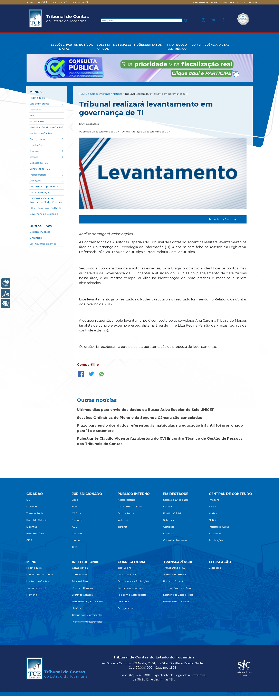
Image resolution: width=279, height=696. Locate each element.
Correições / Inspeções (130, 587)
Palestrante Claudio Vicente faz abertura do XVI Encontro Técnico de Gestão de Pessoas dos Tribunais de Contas (160, 441)
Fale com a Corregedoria (132, 594)
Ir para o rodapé (79, 2)
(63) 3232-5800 (139, 675)
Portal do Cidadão (36, 519)
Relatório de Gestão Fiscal (178, 594)
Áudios (213, 513)
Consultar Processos (175, 540)
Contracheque (126, 513)
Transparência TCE (174, 567)
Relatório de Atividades (176, 601)
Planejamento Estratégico (87, 621)
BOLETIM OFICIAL (103, 46)
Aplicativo (215, 533)
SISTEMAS (120, 44)
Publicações (216, 540)
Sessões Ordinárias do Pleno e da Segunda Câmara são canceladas (139, 418)
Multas (76, 540)
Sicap (75, 499)
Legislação (35, 145)
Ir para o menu (58, 2)
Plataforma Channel (130, 506)
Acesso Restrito (126, 499)
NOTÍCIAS (86, 44)
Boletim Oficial (35, 533)
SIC (28, 499)
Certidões (77, 533)
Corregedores (125, 608)
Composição (79, 574)
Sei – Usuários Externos (42, 243)
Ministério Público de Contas (46, 127)
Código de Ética (127, 574)
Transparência (37, 174)
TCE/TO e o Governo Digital (45, 207)
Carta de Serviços (39, 192)
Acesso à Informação (175, 574)
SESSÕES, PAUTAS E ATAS (64, 46)
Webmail (123, 519)
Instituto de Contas (40, 133)
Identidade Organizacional (87, 601)
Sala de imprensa (39, 103)
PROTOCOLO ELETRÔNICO (177, 46)
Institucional (36, 121)
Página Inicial (37, 97)
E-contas (31, 526)
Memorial (35, 109)
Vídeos (212, 506)
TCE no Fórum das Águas (178, 587)
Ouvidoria (32, 506)
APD (32, 115)
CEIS (29, 540)
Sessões (33, 156)
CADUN (76, 513)
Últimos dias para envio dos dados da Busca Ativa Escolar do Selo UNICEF (145, 410)
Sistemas (168, 519)
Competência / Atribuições (133, 581)
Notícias (167, 506)
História (76, 608)
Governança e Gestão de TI (44, 213)
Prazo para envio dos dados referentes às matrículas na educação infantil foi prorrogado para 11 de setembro (160, 428)
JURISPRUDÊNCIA (205, 44)
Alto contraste (249, 2)
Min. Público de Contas (39, 574)
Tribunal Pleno (80, 581)
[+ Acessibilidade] (5, 303)
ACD (75, 526)
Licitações (35, 180)
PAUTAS (223, 44)
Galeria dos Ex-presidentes (87, 614)
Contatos (168, 533)
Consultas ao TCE (39, 168)
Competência (80, 567)
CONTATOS (153, 44)
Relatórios (123, 601)
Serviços (34, 150)
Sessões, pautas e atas (175, 499)
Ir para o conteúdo (37, 2)
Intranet (122, 526)
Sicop (75, 506)
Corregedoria (37, 139)
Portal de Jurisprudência (43, 186)
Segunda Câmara (82, 594)
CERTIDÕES (136, 44)
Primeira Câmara (82, 587)
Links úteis (35, 237)
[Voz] (5, 293)
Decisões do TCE (38, 162)
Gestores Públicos (39, 231)
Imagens (214, 499)
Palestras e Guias (219, 526)
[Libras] (5, 283)
